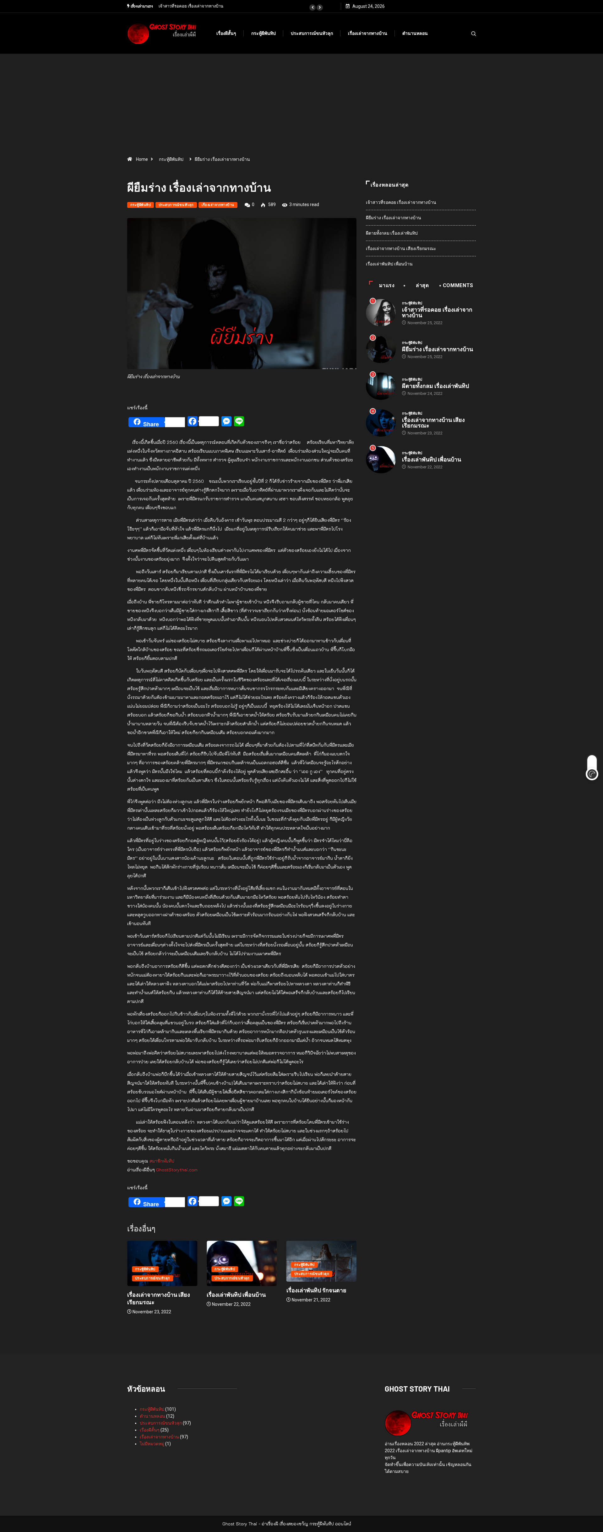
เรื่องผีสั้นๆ (226, 33)
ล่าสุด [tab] (422, 285)
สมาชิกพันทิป (161, 1161)
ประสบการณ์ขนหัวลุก (312, 33)
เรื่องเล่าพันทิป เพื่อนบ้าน (181, 1294)
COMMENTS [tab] (458, 285)
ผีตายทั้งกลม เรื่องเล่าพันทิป (392, 233)
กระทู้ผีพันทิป (263, 33)
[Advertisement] (301, 107)
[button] (312, 7)
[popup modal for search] (465, 33)
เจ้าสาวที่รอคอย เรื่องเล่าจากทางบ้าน (401, 202)
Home (142, 159)
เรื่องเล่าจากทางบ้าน (367, 33)
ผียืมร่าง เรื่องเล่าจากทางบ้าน (393, 217)
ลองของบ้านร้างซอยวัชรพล (192, 6)
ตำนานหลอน (415, 33)
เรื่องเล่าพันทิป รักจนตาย (262, 1290)
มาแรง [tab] (387, 285)
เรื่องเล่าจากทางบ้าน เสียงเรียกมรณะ (401, 248)
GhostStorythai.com (177, 1170)
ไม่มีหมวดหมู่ (152, 1443)
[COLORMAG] (426, 1422)
